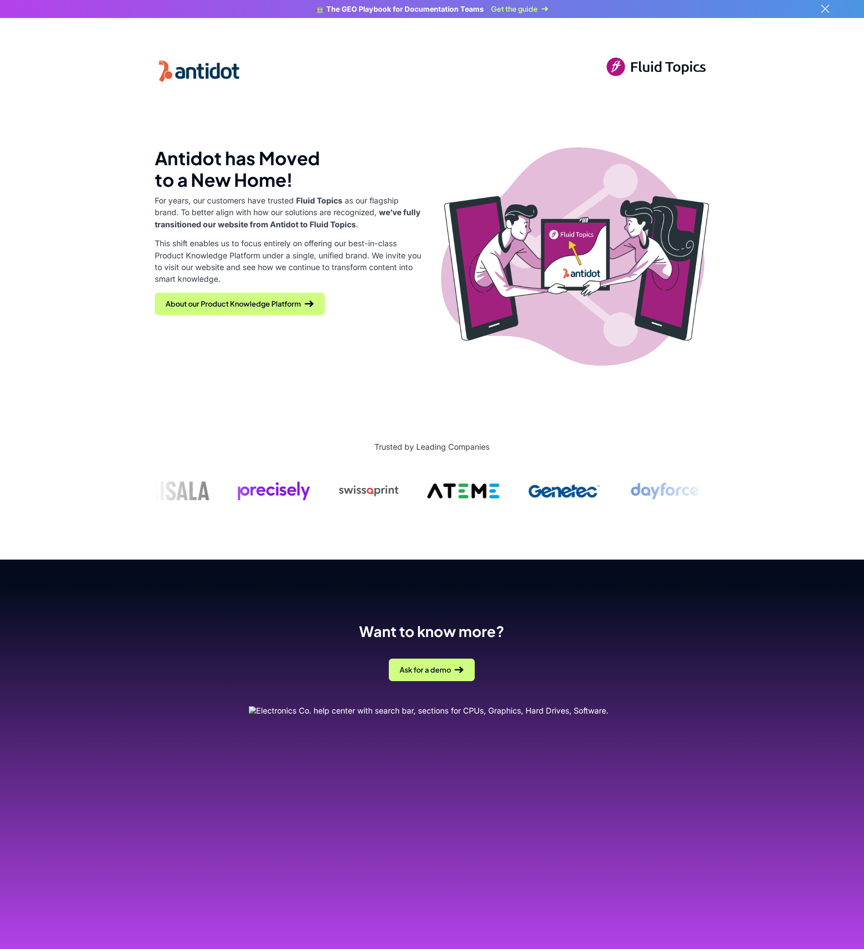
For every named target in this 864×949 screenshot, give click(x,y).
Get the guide (514, 9)
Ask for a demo (425, 669)
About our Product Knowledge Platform (233, 303)
